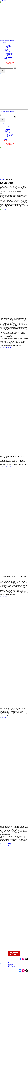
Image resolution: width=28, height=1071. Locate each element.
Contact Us (10, 845)
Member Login (11, 847)
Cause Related (9, 63)
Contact (5, 58)
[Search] (0, 66)
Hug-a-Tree (8, 51)
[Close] (2, 71)
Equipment (8, 46)
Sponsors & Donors (10, 62)
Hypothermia (9, 57)
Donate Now (9, 61)
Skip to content (3, 0)
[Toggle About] (27, 124)
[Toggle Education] (27, 131)
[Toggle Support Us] (27, 140)
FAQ (7, 44)
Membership (6, 49)
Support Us (10, 844)
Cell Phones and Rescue (11, 55)
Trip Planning (9, 54)
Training (8, 45)
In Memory (8, 47)
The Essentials (9, 53)
